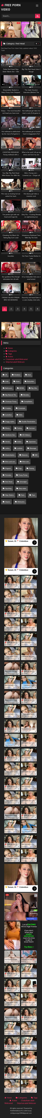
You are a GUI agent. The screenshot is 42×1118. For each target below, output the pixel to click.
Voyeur (7, 502)
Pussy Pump (22, 475)
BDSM (21, 388)
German (32, 428)
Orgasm (8, 468)
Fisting (19, 428)
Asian (18, 381)
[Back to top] (35, 1111)
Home (10, 348)
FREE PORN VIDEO (11, 7)
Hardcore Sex (10, 435)
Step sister (22, 488)
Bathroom (8, 388)
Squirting (8, 488)
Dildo (20, 415)
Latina (7, 448)
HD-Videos (26, 435)
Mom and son (10, 461)
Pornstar (8, 475)
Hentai (7, 441)
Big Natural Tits (10, 395)
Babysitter (30, 381)
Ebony (7, 428)
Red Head (8, 482)
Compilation (28, 401)
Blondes (26, 395)
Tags (10, 354)
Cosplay (8, 408)
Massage (33, 448)
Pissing (31, 468)
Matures (25, 455)
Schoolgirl (23, 482)
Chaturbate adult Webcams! (17, 359)
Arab (7, 381)
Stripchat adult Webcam (15, 362)
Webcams (20, 502)
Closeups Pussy (10, 401)
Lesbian (19, 448)
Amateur (17, 375)
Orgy (20, 468)
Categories (12, 351)
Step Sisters (9, 495)
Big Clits (34, 388)
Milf (36, 455)
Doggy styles (9, 421)
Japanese (32, 441)
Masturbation (9, 455)
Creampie (21, 408)
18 (6, 375)
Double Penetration (28, 421)
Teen (22, 495)
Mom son (25, 461)
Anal (29, 375)
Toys (33, 495)
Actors (10, 357)
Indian (19, 441)
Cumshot (8, 415)
